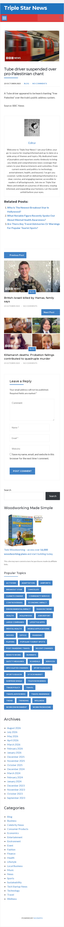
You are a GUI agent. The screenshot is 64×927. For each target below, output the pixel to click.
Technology (13, 890)
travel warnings (40, 694)
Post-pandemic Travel (18, 648)
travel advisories (15, 694)
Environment (14, 841)
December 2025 (16, 756)
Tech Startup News (17, 886)
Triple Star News (25, 8)
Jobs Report (44, 615)
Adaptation (28, 583)
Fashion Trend (44, 609)
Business (11, 820)
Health (10, 615)
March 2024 (13, 773)
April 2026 (12, 740)
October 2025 (15, 764)
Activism (11, 583)
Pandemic (37, 635)
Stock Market (35, 674)
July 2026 (12, 731)
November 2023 (16, 789)
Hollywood (26, 615)
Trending (24, 700)
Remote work (13, 655)
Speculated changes (17, 668)
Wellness (39, 700)
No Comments (39, 83)
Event (10, 845)
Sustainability (14, 882)
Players (10, 642)
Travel (29, 687)
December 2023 (16, 785)
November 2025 (16, 760)
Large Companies (15, 622)
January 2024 (14, 781)
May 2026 (12, 736)
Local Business (15, 865)
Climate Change (14, 596)
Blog (26, 83)
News (10, 874)
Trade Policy (13, 687)
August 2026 (14, 727)
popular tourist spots (32, 642)
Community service (39, 596)
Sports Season (14, 674)
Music (10, 869)
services (50, 661)
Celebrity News (15, 824)
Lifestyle (11, 861)
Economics (13, 832)
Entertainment (14, 837)
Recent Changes (44, 648)
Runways (31, 655)
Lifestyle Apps (37, 622)
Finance (11, 853)
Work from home (42, 707)
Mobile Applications (38, 628)
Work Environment (16, 707)
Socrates (38, 918)
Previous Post (17, 255)
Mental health (14, 628)
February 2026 (15, 748)
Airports (45, 583)
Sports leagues (42, 668)
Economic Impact (37, 602)
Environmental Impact (18, 609)
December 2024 (16, 769)
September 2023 (16, 797)
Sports (10, 878)
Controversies (14, 602)
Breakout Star (14, 589)
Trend (9, 700)
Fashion (11, 849)
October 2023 (15, 793)
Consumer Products (17, 828)
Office (23, 635)
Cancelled (33, 589)
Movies (10, 635)
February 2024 (15, 777)
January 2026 (14, 752)
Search (7, 489)
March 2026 (13, 744)
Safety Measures (15, 661)
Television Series (37, 681)
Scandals (35, 661)
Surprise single (14, 681)
